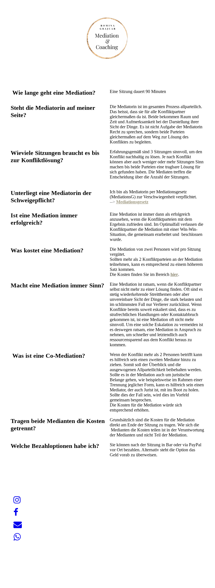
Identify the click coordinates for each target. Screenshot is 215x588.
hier (174, 274)
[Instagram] (17, 500)
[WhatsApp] (17, 536)
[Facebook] (15, 512)
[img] (107, 38)
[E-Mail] (17, 524)
